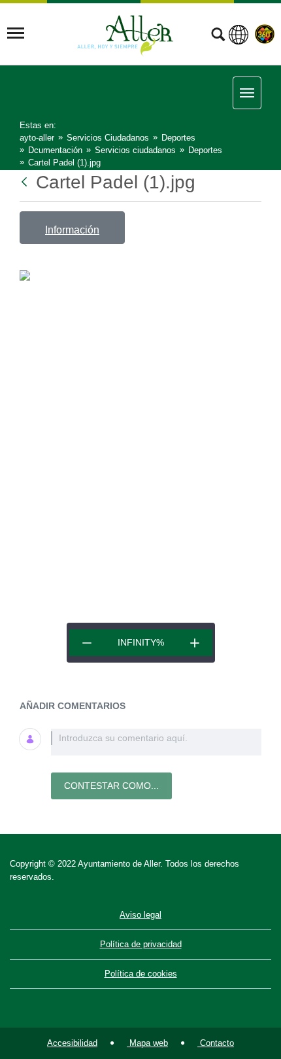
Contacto (215, 1043)
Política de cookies (141, 974)
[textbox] (156, 742)
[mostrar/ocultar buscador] (217, 36)
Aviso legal (140, 915)
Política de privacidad (141, 944)
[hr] (87, 642)
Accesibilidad (72, 1043)
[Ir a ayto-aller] (125, 33)
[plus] (194, 642)
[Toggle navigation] (15, 33)
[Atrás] (25, 182)
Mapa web (147, 1043)
